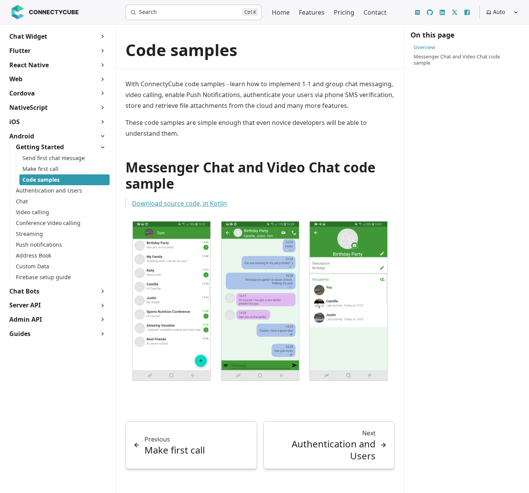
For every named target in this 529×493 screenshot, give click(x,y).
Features (312, 12)
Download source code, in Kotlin (179, 203)
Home (281, 12)
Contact (375, 12)
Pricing (344, 12)
